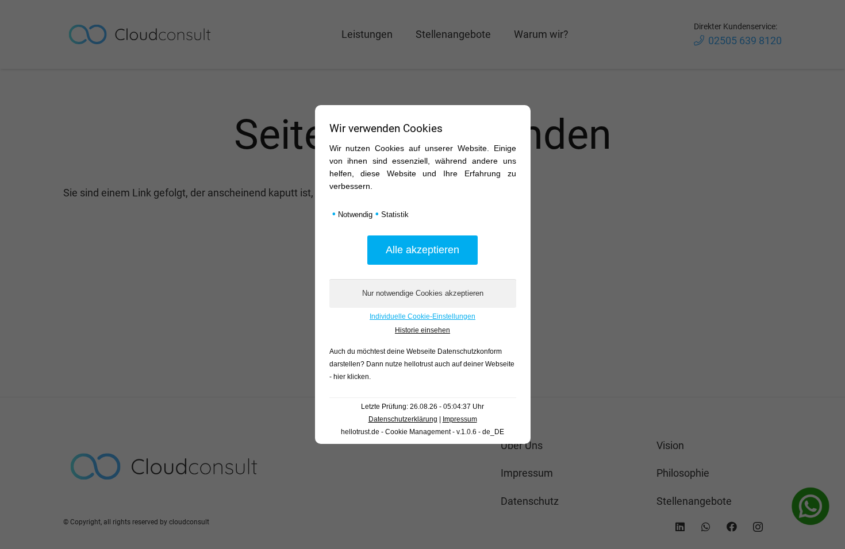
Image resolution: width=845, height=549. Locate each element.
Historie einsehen (422, 330)
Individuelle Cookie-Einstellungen (422, 316)
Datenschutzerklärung (402, 419)
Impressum (460, 419)
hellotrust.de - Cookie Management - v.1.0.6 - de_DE (422, 432)
